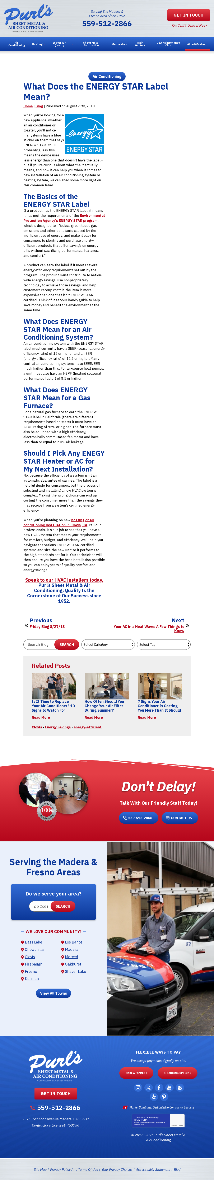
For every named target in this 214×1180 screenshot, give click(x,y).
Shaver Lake (75, 971)
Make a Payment (136, 1073)
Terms (181, 1125)
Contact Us (181, 818)
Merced (71, 956)
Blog (39, 106)
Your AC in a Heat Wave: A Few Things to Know (149, 629)
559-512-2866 (107, 23)
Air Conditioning (107, 76)
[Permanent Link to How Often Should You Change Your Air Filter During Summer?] (107, 686)
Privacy (174, 1125)
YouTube (169, 1088)
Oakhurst (73, 964)
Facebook (159, 1088)
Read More (41, 717)
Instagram (138, 1088)
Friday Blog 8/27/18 (47, 627)
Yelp (154, 1097)
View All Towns (53, 993)
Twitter (148, 1088)
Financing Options (177, 1073)
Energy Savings (58, 727)
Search (67, 644)
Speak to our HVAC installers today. (64, 580)
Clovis (37, 727)
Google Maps (180, 1088)
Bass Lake (33, 942)
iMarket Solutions (140, 1107)
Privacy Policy (150, 1122)
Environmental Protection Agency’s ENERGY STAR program (64, 218)
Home (28, 106)
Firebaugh (33, 964)
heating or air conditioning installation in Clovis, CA (58, 522)
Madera (71, 949)
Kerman (32, 978)
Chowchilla (34, 949)
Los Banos (74, 942)
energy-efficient (88, 727)
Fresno (31, 971)
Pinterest (164, 1097)
